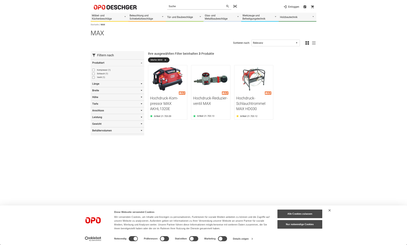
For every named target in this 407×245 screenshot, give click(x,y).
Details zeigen (241, 238)
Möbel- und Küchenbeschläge (102, 17)
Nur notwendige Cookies (300, 224)
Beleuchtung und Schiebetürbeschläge (141, 17)
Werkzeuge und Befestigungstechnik (253, 17)
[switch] (164, 238)
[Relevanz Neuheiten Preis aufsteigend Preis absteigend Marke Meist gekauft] (276, 43)
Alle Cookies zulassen (299, 213)
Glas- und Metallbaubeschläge (216, 17)
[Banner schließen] (329, 210)
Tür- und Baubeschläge (180, 17)
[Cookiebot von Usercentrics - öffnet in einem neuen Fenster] (93, 238)
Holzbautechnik (288, 17)
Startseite (95, 25)
